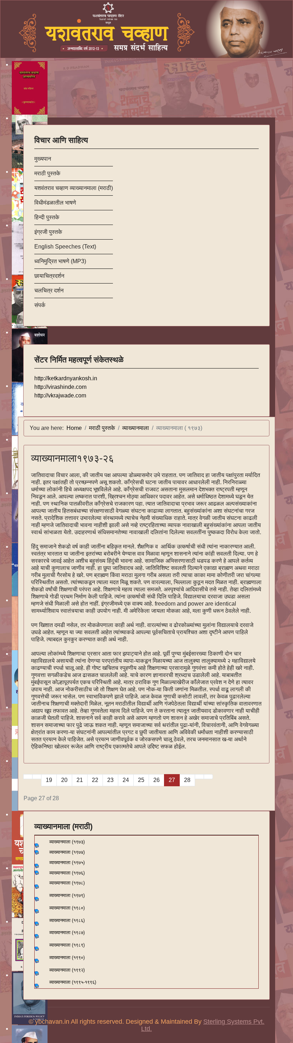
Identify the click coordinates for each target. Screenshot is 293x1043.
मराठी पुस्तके (47, 173)
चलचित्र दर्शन (49, 290)
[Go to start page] (28, 776)
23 (110, 780)
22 (95, 780)
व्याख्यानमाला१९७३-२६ (72, 458)
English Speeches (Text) (65, 247)
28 (187, 780)
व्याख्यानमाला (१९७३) (64, 841)
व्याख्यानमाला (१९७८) (67, 883)
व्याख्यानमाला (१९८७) (67, 932)
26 (156, 780)
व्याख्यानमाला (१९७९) (67, 895)
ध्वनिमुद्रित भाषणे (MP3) (60, 261)
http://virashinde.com (60, 387)
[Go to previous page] (36, 776)
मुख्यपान (42, 159)
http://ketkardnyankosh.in (65, 378)
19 (49, 780)
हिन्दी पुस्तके (46, 217)
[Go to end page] (208, 776)
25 (141, 780)
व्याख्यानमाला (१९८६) (67, 920)
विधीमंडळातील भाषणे (55, 203)
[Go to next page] (199, 776)
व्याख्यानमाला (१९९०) (67, 957)
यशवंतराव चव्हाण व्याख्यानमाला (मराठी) (73, 188)
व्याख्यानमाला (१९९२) (67, 970)
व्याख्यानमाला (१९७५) (67, 862)
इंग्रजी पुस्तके (48, 232)
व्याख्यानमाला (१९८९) (67, 945)
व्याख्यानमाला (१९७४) (66, 852)
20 (64, 780)
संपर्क (39, 305)
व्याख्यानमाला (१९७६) (67, 873)
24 (126, 780)
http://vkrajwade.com (60, 395)
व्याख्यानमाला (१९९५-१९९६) (72, 982)
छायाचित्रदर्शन (49, 276)
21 (79, 780)
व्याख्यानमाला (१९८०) (67, 908)
